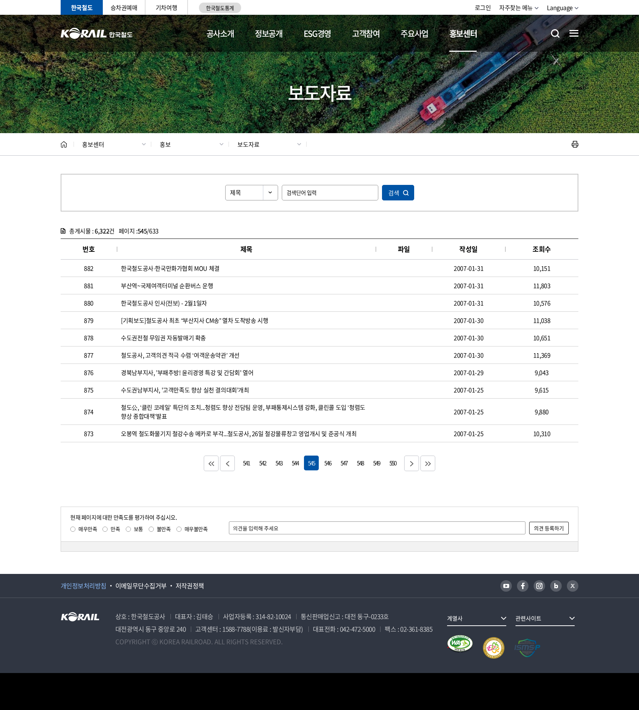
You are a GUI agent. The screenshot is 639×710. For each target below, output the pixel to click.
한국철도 (81, 7)
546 (327, 463)
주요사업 (414, 33)
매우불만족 (196, 529)
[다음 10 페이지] (411, 463)
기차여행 (166, 7)
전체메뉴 (573, 33)
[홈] (64, 144)
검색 (393, 192)
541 (246, 463)
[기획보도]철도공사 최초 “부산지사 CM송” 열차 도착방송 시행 (194, 320)
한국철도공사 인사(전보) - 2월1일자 (164, 302)
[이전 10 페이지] (227, 463)
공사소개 (220, 33)
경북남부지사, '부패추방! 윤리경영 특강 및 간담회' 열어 (187, 372)
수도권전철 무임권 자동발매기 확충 (163, 337)
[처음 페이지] (211, 463)
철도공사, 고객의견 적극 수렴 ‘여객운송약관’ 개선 (180, 355)
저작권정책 (190, 585)
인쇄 (575, 144)
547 (344, 463)
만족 (115, 529)
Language (560, 7)
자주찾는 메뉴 (516, 7)
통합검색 (555, 33)
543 (278, 463)
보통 (138, 529)
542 (262, 463)
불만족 (164, 529)
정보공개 (269, 33)
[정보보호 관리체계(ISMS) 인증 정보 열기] (527, 648)
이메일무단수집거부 (141, 585)
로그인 (483, 7)
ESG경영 (317, 33)
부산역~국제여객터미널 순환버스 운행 (167, 285)
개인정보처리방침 (83, 585)
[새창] (506, 586)
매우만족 (87, 529)
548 (360, 463)
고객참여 (366, 33)
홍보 (165, 144)
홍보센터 (463, 33)
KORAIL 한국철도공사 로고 (97, 33)
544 (295, 463)
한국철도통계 (220, 7)
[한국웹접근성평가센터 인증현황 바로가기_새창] (460, 648)
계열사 (455, 618)
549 (376, 463)
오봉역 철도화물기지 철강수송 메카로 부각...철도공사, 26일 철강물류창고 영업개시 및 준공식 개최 (238, 433)
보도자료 (248, 144)
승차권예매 (124, 7)
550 (392, 463)
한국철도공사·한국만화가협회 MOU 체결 (170, 268)
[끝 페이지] (427, 463)
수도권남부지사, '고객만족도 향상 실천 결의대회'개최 (185, 389)
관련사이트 (528, 618)
